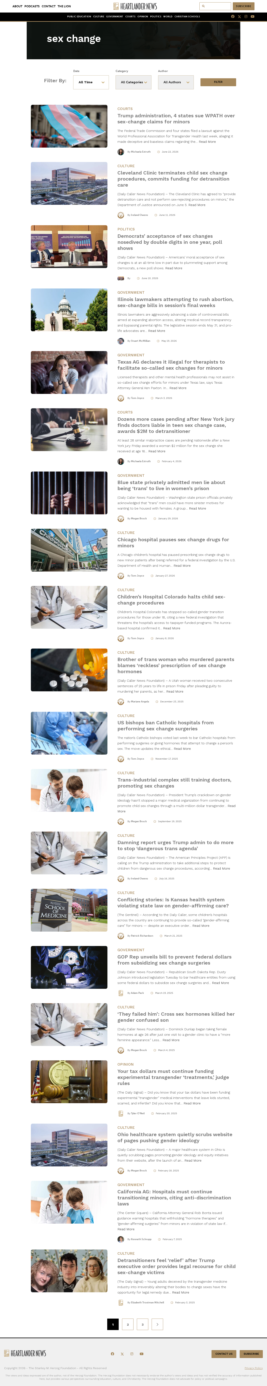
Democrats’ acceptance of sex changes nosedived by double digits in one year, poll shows (169, 242)
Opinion (142, 16)
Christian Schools (187, 16)
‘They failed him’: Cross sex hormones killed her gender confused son (176, 1017)
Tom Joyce (137, 398)
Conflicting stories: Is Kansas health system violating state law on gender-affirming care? (173, 903)
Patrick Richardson (142, 935)
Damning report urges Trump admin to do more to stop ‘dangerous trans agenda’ (175, 845)
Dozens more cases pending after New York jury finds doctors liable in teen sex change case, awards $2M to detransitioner (175, 425)
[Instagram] (244, 16)
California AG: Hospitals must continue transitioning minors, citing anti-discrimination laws (174, 1198)
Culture (98, 16)
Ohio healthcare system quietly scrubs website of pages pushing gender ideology (174, 1137)
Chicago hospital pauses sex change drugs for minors (173, 543)
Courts (130, 16)
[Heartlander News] (133, 6)
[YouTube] (250, 16)
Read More (207, 142)
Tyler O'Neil (138, 1113)
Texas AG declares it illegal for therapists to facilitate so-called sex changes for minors (171, 365)
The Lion (64, 6)
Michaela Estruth (141, 151)
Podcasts (32, 6)
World (168, 16)
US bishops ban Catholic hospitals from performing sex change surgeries (165, 726)
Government (114, 16)
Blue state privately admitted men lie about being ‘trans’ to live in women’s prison (171, 485)
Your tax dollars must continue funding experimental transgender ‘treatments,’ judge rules (173, 1077)
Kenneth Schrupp (141, 1239)
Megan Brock (139, 518)
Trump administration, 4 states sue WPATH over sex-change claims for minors (176, 119)
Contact (48, 6)
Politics (155, 16)
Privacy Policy (254, 1368)
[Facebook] (231, 16)
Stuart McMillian (140, 340)
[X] (237, 16)
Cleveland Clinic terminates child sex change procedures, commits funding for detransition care (173, 179)
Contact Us (224, 1354)
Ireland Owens (139, 215)
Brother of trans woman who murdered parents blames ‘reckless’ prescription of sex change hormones (175, 665)
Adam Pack (137, 992)
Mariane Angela (140, 701)
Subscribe (243, 6)
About (17, 6)
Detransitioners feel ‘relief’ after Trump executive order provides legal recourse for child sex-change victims (176, 1266)
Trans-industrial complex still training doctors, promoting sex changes (174, 783)
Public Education (79, 16)
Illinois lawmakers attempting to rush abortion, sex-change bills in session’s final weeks (175, 302)
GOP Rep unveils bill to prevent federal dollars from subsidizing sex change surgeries (174, 960)
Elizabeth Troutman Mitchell (147, 1302)
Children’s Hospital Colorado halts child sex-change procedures (171, 600)
